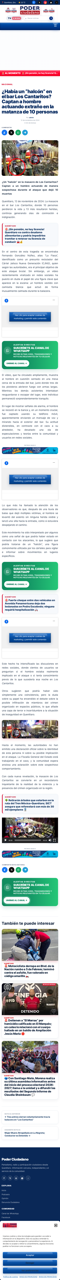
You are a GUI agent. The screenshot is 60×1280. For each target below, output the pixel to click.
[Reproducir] (5, 840)
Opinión (5, 1198)
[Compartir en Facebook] (4, 132)
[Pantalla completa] (54, 840)
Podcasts (6, 1194)
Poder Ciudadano (15, 1159)
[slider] (28, 840)
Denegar (30, 1263)
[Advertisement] (30, 50)
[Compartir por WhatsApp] (18, 132)
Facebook (6, 1217)
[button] (55, 1225)
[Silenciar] (50, 840)
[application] (30, 830)
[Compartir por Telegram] (25, 132)
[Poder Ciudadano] (30, 10)
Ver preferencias (30, 1270)
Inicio (4, 1190)
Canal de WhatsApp (10, 1213)
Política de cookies (10, 1277)
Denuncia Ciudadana (10, 1202)
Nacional (7, 84)
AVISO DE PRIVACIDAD (28, 1277)
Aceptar (30, 1255)
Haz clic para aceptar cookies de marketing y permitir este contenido (30, 317)
